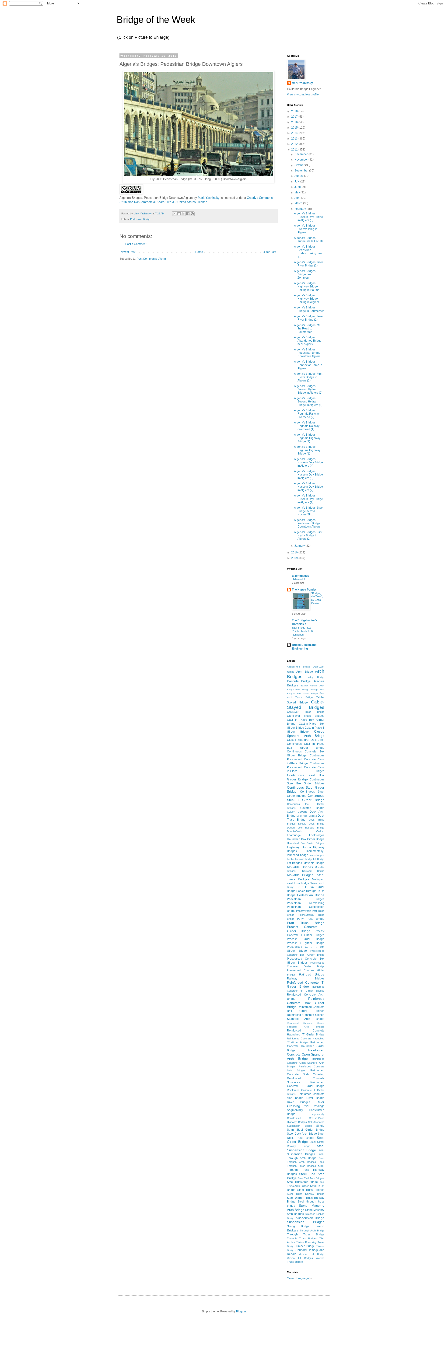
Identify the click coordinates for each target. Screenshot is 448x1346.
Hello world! (298, 579)
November (301, 159)
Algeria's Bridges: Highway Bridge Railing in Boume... (308, 287)
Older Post (269, 252)
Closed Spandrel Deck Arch (305, 739)
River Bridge (315, 1098)
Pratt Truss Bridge (305, 923)
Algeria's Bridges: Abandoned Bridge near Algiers (308, 341)
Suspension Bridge (310, 1218)
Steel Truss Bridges (310, 1190)
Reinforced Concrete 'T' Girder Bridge (305, 985)
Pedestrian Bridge (140, 219)
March (298, 203)
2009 (294, 558)
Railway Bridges (305, 978)
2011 (294, 149)
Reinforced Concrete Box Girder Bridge (305, 1003)
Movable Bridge (314, 863)
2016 (294, 122)
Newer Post (128, 252)
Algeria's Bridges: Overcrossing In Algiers (305, 229)
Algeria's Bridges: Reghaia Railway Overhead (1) (306, 426)
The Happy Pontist (304, 589)
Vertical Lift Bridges (300, 1258)
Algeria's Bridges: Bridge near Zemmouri (305, 274)
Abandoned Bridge (298, 666)
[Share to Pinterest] (192, 213)
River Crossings (314, 1106)
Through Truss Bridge (305, 1234)
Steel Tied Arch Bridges (311, 1178)
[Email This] (174, 213)
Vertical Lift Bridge (311, 1254)
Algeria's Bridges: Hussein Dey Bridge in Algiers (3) (308, 475)
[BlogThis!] (179, 213)
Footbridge (294, 835)
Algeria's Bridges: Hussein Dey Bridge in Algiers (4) (308, 463)
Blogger (241, 1311)
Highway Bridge (299, 847)
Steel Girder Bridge (305, 1140)
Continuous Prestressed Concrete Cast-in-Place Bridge (305, 759)
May (297, 192)
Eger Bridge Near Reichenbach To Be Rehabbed (303, 631)
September (301, 170)
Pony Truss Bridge (310, 918)
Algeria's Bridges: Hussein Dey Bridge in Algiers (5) (308, 217)
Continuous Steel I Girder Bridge (305, 798)
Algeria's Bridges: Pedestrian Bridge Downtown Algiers (307, 353)
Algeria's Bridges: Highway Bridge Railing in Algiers (306, 299)
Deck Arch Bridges (307, 816)
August (299, 176)
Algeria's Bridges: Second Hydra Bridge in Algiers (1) (308, 402)
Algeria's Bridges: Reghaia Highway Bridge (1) (307, 450)
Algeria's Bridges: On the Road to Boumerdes (307, 329)
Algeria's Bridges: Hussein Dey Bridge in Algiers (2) (308, 487)
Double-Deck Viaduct (305, 831)
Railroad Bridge (311, 974)
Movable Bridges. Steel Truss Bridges (305, 877)
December (301, 154)
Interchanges (316, 855)
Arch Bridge (304, 671)
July (297, 181)
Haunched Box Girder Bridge (305, 839)
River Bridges (298, 1102)
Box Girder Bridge (307, 693)
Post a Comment (135, 244)
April (297, 197)
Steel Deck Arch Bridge (302, 1133)
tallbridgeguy (300, 575)
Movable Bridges (300, 867)
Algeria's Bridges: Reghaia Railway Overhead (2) (306, 414)
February (300, 208)
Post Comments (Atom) (151, 258)
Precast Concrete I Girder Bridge (305, 929)
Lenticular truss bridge (299, 859)
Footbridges (316, 835)
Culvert (291, 811)
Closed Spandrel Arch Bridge (305, 734)
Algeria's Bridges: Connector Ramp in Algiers (308, 365)
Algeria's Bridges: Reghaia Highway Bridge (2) (307, 438)
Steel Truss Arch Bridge (302, 1182)
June (297, 187)
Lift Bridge (318, 859)
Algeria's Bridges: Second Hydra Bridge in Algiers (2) (308, 390)
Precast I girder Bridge (305, 943)
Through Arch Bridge (312, 1230)
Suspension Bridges (305, 1222)
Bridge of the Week (156, 19)
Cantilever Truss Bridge (305, 711)
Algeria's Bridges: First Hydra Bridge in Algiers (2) (308, 377)
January (299, 545)
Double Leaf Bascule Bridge (305, 827)
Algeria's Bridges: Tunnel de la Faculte (308, 239)
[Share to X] (183, 213)
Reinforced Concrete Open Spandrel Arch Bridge (305, 1054)
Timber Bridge (305, 1246)
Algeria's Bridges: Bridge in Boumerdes (309, 309)
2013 (294, 138)
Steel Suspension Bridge (305, 1148)
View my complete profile (303, 94)
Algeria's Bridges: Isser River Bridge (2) (308, 264)
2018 (294, 111)
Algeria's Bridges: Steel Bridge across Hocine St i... (308, 511)
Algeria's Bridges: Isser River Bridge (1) (308, 318)
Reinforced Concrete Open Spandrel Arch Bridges (305, 1062)
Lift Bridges (294, 863)
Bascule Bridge (299, 681)
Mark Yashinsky (209, 197)
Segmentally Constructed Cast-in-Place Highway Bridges (305, 1118)
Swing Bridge (298, 1226)
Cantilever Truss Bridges (305, 715)
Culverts (302, 811)
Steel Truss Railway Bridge (305, 1193)
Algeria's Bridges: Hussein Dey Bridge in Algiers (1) (308, 499)
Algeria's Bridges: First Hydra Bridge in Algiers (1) (308, 536)
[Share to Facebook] (188, 213)
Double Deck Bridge (311, 823)
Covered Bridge (312, 808)
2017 (294, 116)
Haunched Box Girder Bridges (305, 843)
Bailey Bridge (315, 677)
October (299, 165)
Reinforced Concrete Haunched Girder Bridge (305, 1046)
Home (199, 252)
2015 (294, 127)
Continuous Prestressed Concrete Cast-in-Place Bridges (305, 767)
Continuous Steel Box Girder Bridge (305, 777)
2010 (294, 552)
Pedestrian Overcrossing (305, 903)
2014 (294, 133)
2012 (294, 144)
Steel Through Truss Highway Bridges (305, 1170)
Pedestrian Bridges (305, 899)
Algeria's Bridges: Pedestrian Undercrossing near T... (308, 251)
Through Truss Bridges (302, 1238)
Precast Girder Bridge (305, 939)
